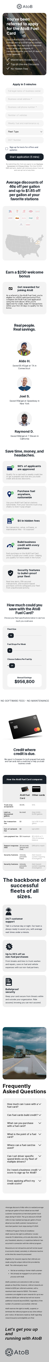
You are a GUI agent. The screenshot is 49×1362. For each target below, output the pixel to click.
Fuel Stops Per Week (16, 644)
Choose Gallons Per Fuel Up (19, 659)
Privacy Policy (24, 166)
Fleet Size (11, 629)
